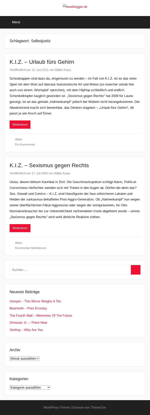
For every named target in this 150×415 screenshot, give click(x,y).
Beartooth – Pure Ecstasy (28, 308)
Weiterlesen (20, 124)
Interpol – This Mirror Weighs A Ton (35, 301)
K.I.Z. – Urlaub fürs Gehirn (42, 62)
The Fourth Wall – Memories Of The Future (41, 315)
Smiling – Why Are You (26, 330)
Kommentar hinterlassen (30, 248)
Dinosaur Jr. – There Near (28, 322)
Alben (18, 139)
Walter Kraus (63, 69)
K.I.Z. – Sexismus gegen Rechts (49, 165)
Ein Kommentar (25, 144)
